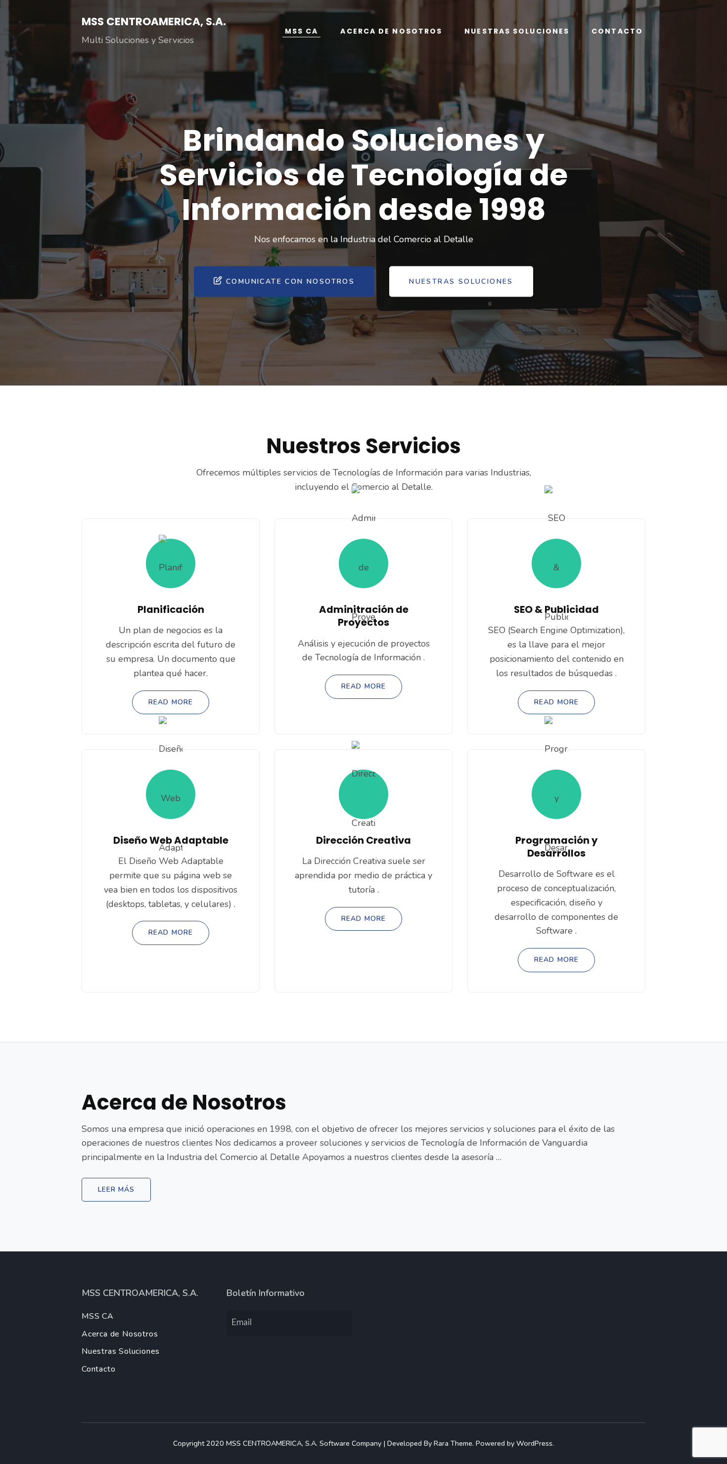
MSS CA (301, 31)
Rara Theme (453, 1443)
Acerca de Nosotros (391, 31)
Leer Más (116, 1189)
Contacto (617, 31)
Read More (170, 702)
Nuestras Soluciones (516, 31)
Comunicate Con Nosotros (290, 281)
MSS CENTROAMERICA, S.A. (154, 21)
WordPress (534, 1443)
